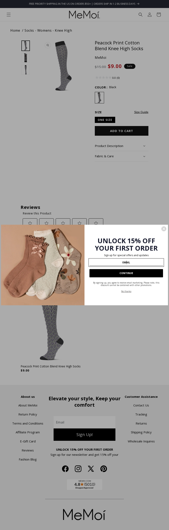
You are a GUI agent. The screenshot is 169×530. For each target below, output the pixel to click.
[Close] (163, 228)
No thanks (126, 291)
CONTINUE (126, 273)
